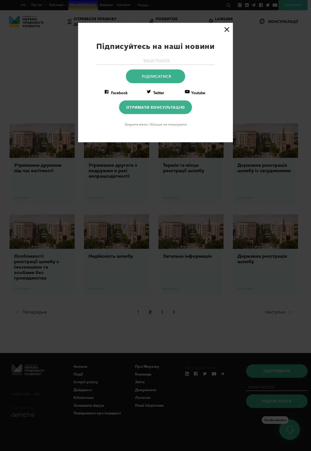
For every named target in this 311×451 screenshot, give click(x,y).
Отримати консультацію (155, 107)
